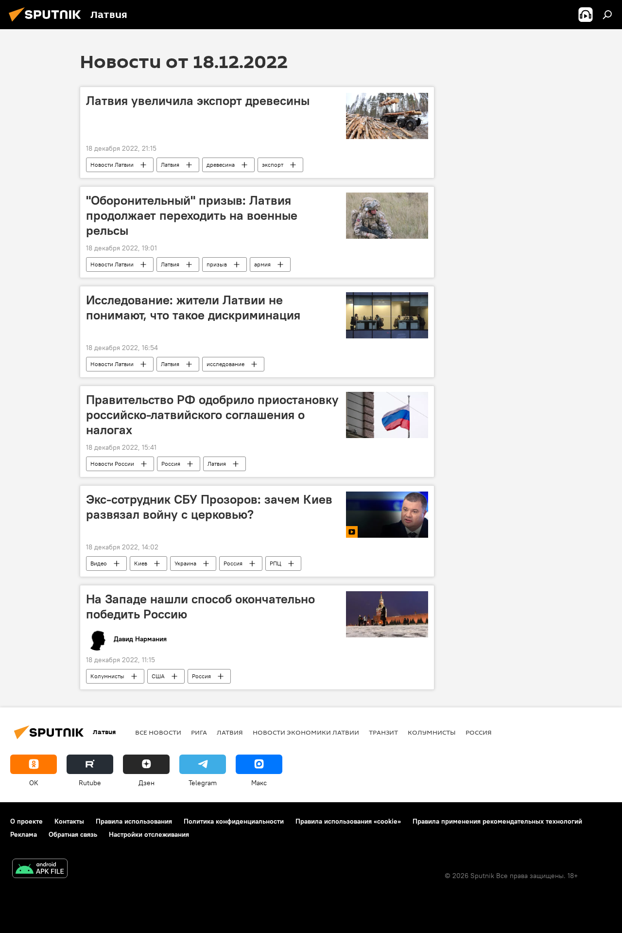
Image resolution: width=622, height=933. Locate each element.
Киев (140, 563)
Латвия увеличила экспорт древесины (198, 100)
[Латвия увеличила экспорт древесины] (387, 116)
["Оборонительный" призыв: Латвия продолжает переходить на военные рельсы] (387, 216)
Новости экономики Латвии (306, 732)
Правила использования (134, 821)
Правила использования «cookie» (348, 821)
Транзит (383, 732)
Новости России (112, 463)
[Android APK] (40, 869)
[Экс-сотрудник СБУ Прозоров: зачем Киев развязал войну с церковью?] (387, 515)
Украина (185, 563)
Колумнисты (107, 676)
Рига (199, 732)
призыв (217, 264)
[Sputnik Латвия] (47, 22)
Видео (98, 563)
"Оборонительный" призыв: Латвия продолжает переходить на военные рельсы (191, 215)
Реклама (23, 834)
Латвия (170, 164)
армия (262, 264)
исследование (225, 364)
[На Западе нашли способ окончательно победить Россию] (387, 614)
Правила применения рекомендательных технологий (497, 821)
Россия (170, 463)
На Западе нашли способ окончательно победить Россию (200, 606)
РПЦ (275, 563)
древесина (221, 164)
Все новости (158, 732)
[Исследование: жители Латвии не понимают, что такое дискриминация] (387, 315)
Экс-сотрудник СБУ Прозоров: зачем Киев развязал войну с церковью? (209, 507)
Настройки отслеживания (149, 834)
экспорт (272, 164)
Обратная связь (73, 834)
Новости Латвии (112, 164)
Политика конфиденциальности (234, 821)
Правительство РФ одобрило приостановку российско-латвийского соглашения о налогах (212, 415)
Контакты (69, 821)
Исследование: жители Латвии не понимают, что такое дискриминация (193, 307)
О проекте (26, 821)
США (158, 676)
